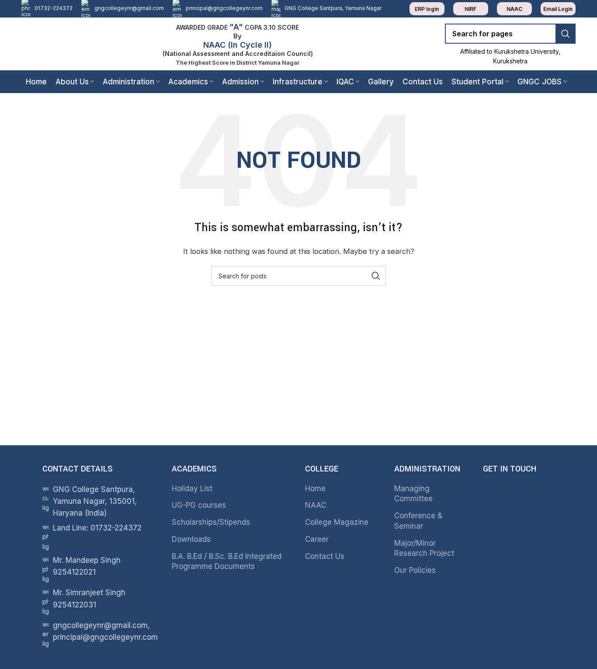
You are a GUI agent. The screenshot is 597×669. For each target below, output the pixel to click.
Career (317, 539)
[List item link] (98, 536)
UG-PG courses (199, 505)
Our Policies (415, 570)
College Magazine (336, 522)
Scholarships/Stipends (211, 522)
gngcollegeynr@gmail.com (129, 8)
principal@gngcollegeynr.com (224, 8)
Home (315, 488)
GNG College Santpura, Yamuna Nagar (333, 8)
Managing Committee (413, 493)
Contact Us (324, 556)
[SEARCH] (565, 34)
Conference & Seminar (418, 520)
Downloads (191, 539)
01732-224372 (54, 8)
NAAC (315, 505)
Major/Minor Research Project (424, 548)
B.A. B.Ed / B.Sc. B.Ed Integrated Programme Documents (226, 561)
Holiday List (192, 488)
